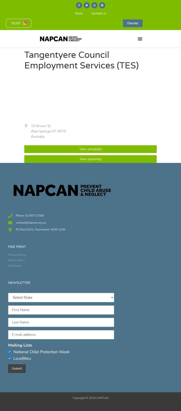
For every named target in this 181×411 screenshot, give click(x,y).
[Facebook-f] (79, 5)
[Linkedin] (102, 5)
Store (79, 13)
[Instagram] (94, 5)
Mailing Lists (20, 345)
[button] (139, 39)
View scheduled (90, 149)
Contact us (98, 13)
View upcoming (91, 159)
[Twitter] (87, 5)
